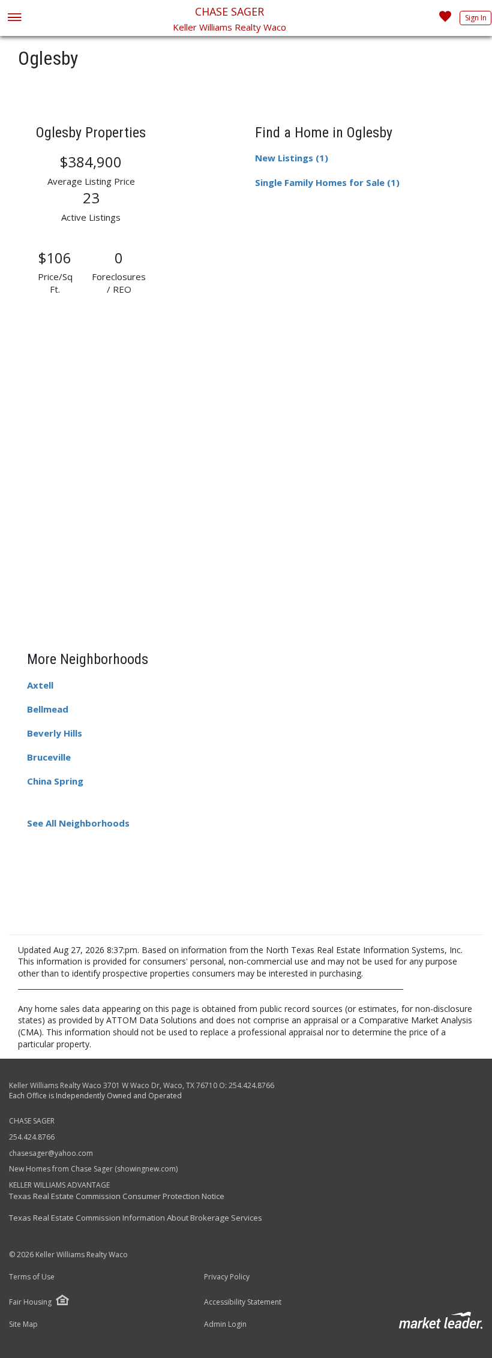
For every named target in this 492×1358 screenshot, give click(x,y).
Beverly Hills (54, 733)
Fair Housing (30, 1302)
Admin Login (225, 1324)
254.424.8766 (251, 1085)
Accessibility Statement (242, 1302)
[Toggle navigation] (14, 18)
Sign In (476, 18)
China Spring (55, 781)
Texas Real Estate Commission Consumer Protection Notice (116, 1196)
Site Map (23, 1324)
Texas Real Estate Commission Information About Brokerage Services (135, 1217)
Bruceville (49, 757)
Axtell (40, 685)
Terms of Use (32, 1277)
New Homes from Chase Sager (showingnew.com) (93, 1169)
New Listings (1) (291, 158)
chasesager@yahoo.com (51, 1153)
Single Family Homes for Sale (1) (327, 182)
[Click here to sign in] (445, 20)
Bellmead (47, 709)
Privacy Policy (227, 1277)
